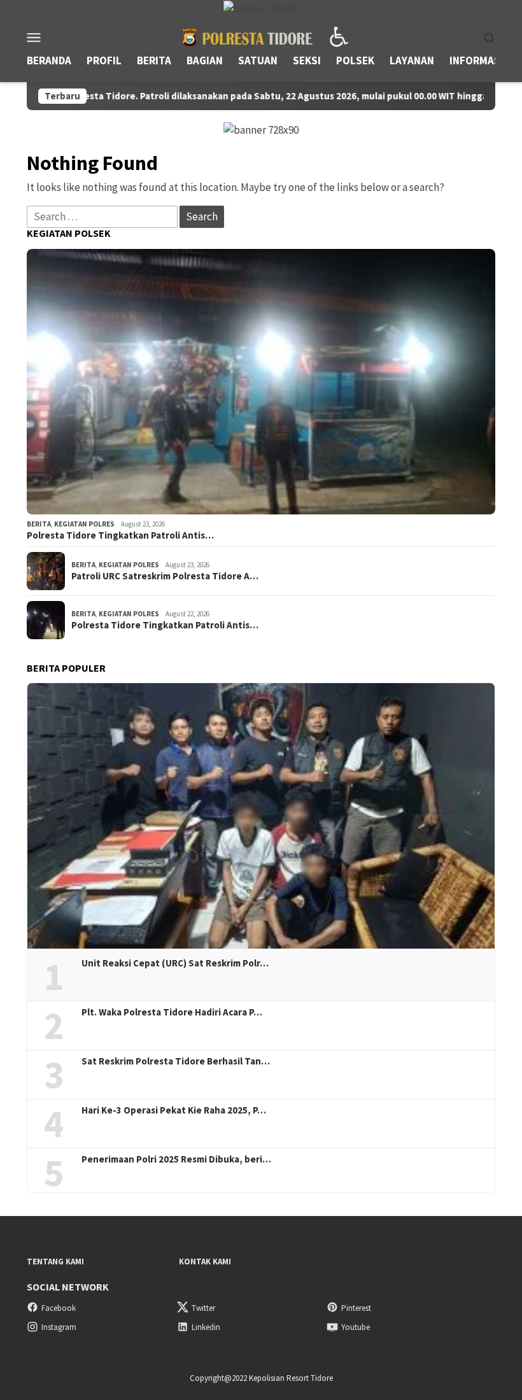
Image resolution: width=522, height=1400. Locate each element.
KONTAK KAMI (205, 1261)
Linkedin (206, 1327)
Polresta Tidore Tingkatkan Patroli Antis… (120, 535)
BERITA (39, 524)
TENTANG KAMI (55, 1261)
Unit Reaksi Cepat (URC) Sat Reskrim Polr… (175, 963)
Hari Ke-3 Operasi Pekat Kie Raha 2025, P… (173, 1110)
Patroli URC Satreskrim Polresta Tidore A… (164, 576)
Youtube (355, 1327)
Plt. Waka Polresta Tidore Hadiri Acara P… (171, 1012)
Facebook (58, 1308)
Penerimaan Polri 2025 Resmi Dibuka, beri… (176, 1159)
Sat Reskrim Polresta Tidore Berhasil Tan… (175, 1061)
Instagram (58, 1327)
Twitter (203, 1308)
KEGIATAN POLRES (84, 524)
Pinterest (356, 1308)
